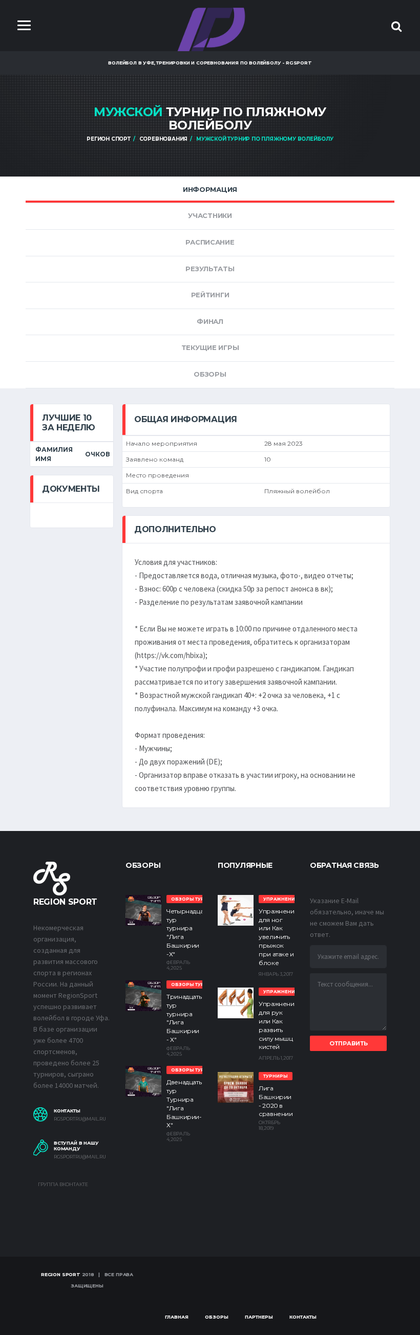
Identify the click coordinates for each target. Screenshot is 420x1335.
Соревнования (163, 139)
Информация (210, 189)
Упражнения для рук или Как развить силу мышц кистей (278, 1025)
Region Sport (60, 1274)
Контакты (303, 1317)
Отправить (348, 1043)
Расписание (209, 242)
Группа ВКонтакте (62, 1184)
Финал (210, 321)
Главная (176, 1317)
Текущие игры (210, 347)
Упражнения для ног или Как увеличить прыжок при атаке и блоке (278, 937)
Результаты (209, 269)
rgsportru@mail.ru (80, 1119)
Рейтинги (210, 295)
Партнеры (259, 1317)
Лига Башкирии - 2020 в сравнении (276, 1101)
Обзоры (210, 374)
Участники (210, 215)
